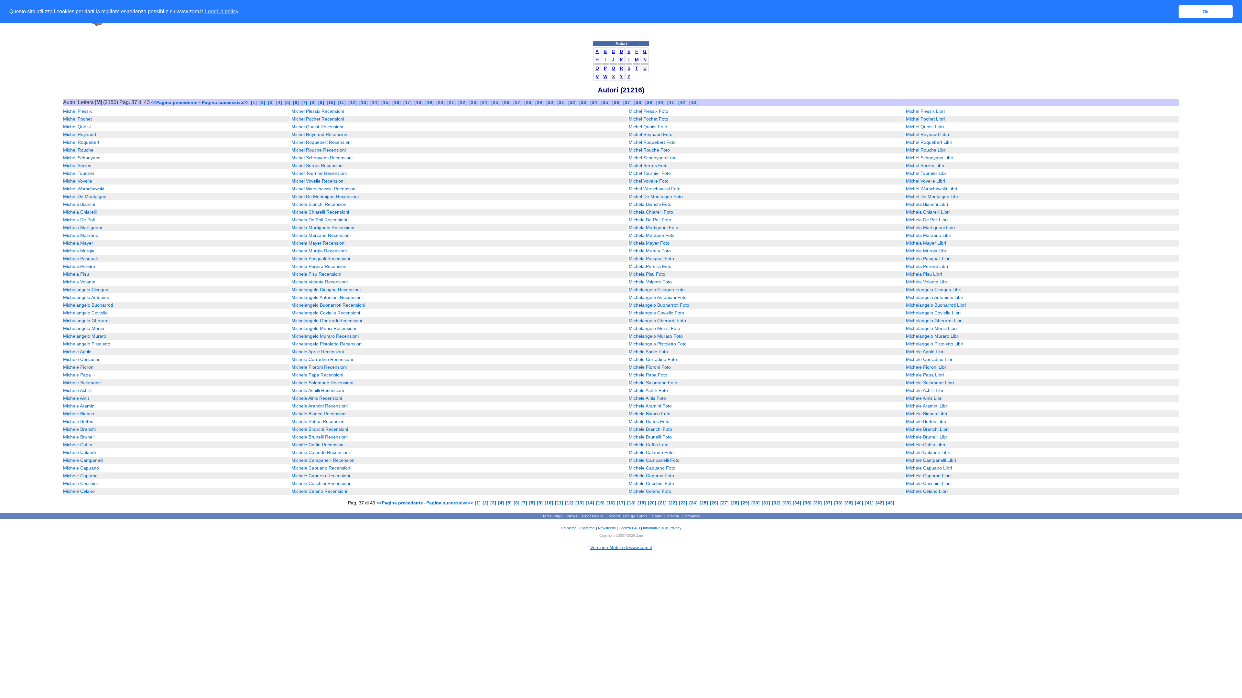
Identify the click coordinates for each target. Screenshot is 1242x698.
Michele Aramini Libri (927, 405)
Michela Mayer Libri (926, 243)
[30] (550, 102)
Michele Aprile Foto (648, 351)
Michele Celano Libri (927, 491)
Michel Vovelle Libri (925, 181)
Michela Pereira (79, 266)
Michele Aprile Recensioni (317, 351)
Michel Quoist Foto (648, 126)
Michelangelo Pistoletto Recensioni (327, 343)
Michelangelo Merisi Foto (654, 328)
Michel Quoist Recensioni (317, 126)
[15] (385, 102)
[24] (484, 102)
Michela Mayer (78, 243)
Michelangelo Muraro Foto (656, 336)
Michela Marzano (80, 235)
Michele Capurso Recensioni (320, 475)
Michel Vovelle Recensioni (317, 181)
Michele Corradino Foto (653, 359)
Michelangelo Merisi (83, 328)
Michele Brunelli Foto (650, 436)
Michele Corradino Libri (929, 359)
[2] (262, 102)
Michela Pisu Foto (647, 274)
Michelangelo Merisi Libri (931, 328)
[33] (583, 102)
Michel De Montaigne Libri (932, 196)
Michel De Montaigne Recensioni (325, 196)
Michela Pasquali (80, 258)
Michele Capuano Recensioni (321, 468)
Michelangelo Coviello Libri (933, 312)
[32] (572, 102)
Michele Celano (79, 491)
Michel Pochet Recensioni (317, 119)
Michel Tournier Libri (926, 173)
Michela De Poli (79, 219)
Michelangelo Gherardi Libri (934, 320)
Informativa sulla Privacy (662, 528)
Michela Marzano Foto (652, 235)
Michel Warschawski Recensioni (323, 188)
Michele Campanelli (83, 460)
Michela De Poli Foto (650, 219)
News (572, 516)
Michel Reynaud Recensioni (319, 134)
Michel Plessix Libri (925, 111)
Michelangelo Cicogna (85, 289)
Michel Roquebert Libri (929, 142)
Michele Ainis (76, 398)
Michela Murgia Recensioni (319, 250)
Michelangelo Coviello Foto (656, 312)
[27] (517, 102)
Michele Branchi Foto (650, 429)
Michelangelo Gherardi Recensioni (326, 320)
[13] (363, 102)
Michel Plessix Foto (648, 111)
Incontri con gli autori (627, 516)
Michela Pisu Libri (924, 274)
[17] (407, 102)
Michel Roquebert (81, 142)
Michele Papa (77, 374)
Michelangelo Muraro (84, 336)
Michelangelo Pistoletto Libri (934, 343)
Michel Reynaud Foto (650, 134)
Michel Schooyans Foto (653, 157)
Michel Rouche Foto (649, 150)
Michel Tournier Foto (650, 173)
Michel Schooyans (81, 157)
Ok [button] (1206, 11)
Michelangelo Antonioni (86, 297)
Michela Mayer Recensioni (318, 243)
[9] (321, 102)
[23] (473, 102)
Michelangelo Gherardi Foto (657, 320)
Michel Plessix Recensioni (317, 111)
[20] (440, 102)
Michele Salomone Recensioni (322, 382)
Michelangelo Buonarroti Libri (936, 305)
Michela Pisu (76, 274)
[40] (660, 102)
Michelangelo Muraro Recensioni (325, 336)
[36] (616, 102)
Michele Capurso (80, 475)
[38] (638, 102)
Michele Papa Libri (925, 374)
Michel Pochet (77, 119)
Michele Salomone (82, 382)
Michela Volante (79, 281)
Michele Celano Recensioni (319, 491)
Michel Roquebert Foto (652, 142)
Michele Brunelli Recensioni (319, 436)
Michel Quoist (77, 126)
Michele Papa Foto (648, 374)
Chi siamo (568, 528)
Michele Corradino (82, 359)
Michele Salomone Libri (930, 382)
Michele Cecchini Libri (928, 483)
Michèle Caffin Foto (649, 444)
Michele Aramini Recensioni (319, 405)
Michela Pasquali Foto (651, 258)
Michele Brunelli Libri (927, 436)
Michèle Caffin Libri (925, 444)
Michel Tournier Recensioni (319, 173)
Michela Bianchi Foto (650, 204)
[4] (279, 102)
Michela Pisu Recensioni (316, 274)
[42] (682, 102)
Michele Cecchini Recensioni (320, 483)
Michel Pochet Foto (648, 119)
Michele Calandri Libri (928, 452)
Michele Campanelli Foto (654, 460)
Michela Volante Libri (927, 281)
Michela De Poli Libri (927, 219)
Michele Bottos (78, 421)
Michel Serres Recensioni (317, 165)
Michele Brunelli (79, 436)
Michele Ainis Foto (647, 398)
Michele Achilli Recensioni (317, 390)
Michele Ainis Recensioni (316, 398)
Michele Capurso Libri (928, 475)
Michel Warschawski (83, 188)
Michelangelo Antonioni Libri (934, 297)
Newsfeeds (607, 528)
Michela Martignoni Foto (653, 227)
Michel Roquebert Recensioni (321, 142)
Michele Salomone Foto (653, 382)
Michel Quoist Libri (925, 126)
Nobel (657, 516)
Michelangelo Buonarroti (88, 305)
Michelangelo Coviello (85, 312)
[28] (528, 102)
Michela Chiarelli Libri (928, 212)
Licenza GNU (629, 528)
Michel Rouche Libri (926, 150)
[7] (304, 102)
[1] (254, 102)
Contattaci (587, 528)
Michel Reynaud (79, 134)
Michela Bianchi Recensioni (319, 204)
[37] (627, 102)
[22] (462, 102)
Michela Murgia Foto (650, 250)
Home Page (552, 516)
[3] (271, 102)
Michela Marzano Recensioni (321, 235)
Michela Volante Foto (650, 281)
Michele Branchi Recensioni (319, 429)
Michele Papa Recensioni (317, 374)
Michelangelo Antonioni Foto (658, 297)
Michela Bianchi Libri (927, 204)
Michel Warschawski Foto (655, 188)
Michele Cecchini (80, 483)
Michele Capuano (81, 468)
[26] (506, 102)
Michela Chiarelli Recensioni (320, 212)
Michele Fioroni (78, 367)
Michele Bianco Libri (926, 413)
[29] (539, 102)
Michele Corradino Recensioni (322, 359)
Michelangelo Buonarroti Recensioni (328, 305)
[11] (342, 102)
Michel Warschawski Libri (931, 188)
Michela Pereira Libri (927, 266)
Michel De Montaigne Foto (656, 196)
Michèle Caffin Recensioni (317, 444)
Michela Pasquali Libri (928, 258)
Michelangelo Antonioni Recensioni (327, 297)
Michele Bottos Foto (649, 421)
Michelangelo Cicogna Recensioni (326, 289)
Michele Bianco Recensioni (318, 413)
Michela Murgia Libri (926, 250)
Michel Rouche (78, 150)
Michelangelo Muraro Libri (932, 336)
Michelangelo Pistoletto (86, 343)
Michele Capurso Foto (651, 475)
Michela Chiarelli (80, 212)
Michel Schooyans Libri (929, 157)
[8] (313, 102)
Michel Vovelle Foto (649, 181)
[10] (331, 102)
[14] (374, 102)
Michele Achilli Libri (925, 390)
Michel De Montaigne (84, 196)
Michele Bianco (78, 413)
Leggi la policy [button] (221, 11)
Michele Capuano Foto (652, 468)
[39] (649, 102)
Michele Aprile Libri (925, 351)
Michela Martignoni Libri (930, 227)
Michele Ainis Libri (924, 398)
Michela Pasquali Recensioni (320, 258)
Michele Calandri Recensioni (320, 452)
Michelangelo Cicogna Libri (933, 289)
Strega (673, 516)
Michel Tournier (78, 173)
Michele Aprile (77, 351)
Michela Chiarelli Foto (651, 212)
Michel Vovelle (77, 181)
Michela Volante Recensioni (319, 281)
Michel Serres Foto (648, 165)
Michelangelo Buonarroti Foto (659, 305)
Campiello (691, 516)
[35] (605, 102)
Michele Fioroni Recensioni (319, 367)
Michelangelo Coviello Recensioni (325, 312)
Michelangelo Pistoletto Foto (658, 343)
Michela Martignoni (82, 227)
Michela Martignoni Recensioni (322, 227)
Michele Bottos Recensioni (318, 421)
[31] (561, 102)
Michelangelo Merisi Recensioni (323, 328)
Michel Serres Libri (925, 165)
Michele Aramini (79, 405)
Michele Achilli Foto (648, 390)
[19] (429, 102)
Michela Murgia (78, 250)
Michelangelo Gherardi (86, 320)
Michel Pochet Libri (925, 119)
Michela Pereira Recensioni (319, 266)
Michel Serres (77, 165)
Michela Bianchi (79, 204)
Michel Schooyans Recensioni (322, 157)
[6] (296, 102)
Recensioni (592, 516)
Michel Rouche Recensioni (318, 150)
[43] (693, 102)
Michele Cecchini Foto (651, 483)
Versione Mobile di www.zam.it (621, 547)
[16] (396, 102)
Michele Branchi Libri (927, 429)
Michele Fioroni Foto (650, 367)
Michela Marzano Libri (928, 235)
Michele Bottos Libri (926, 421)
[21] (451, 102)
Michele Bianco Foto (649, 413)
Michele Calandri (80, 452)
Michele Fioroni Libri (926, 367)
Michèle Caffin (77, 444)
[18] (418, 102)
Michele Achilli (77, 390)
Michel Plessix (77, 111)
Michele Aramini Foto (650, 405)
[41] (671, 102)
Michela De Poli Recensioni (319, 219)
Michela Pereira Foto (650, 266)
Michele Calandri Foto (651, 452)
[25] (495, 102)
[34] (594, 102)
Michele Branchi (79, 429)
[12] (352, 102)
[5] (287, 102)
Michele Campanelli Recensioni (323, 460)
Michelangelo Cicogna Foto (657, 289)
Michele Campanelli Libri (931, 460)
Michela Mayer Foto (649, 243)
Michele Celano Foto (650, 491)
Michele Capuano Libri (929, 468)
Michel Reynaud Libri (927, 134)
